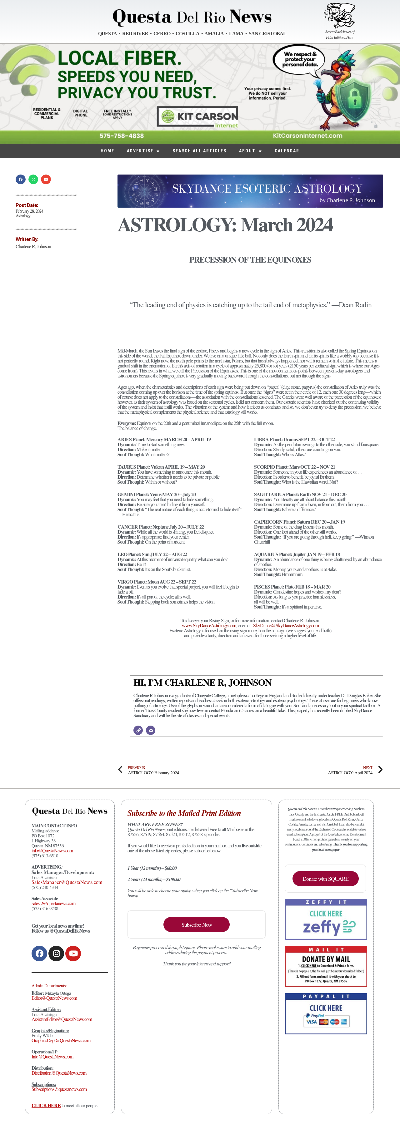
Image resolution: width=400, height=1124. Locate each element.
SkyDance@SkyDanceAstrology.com (286, 625)
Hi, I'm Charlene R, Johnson (202, 682)
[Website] (138, 730)
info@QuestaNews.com (52, 850)
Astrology (23, 216)
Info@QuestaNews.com (52, 1056)
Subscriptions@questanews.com (59, 1089)
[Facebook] (39, 953)
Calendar (287, 150)
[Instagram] (56, 953)
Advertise (140, 150)
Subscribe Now (197, 924)
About (247, 150)
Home (107, 150)
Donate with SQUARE (325, 878)
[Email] (150, 730)
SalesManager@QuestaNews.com (67, 882)
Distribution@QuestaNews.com (59, 1072)
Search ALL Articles (199, 150)
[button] (21, 180)
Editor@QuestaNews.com (54, 997)
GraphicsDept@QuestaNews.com (61, 1040)
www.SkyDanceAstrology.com (209, 625)
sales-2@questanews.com (53, 903)
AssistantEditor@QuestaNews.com (62, 1019)
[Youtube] (73, 953)
